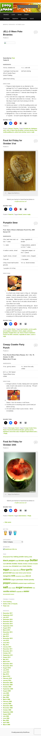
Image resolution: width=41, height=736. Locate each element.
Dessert (26, 14)
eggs (6, 569)
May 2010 (6, 674)
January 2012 (7, 647)
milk (13, 575)
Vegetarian (15, 18)
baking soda (28, 557)
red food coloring (29, 130)
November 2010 (8, 666)
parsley (31, 579)
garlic (35, 329)
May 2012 (6, 645)
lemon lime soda (14, 431)
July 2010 (6, 670)
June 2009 (6, 695)
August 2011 (7, 657)
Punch (17, 428)
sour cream (11, 588)
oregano (13, 579)
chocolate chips (7, 566)
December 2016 (7, 619)
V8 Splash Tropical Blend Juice (28, 431)
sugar (19, 587)
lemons (29, 573)
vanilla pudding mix (8, 132)
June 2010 (6, 672)
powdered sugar (22, 583)
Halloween (34, 128)
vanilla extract (9, 591)
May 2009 (6, 697)
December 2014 (7, 621)
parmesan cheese (22, 579)
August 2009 (7, 691)
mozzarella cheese (20, 576)
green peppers (7, 331)
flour (23, 569)
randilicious (31, 583)
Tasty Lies (6, 606)
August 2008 (7, 714)
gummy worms (29, 430)
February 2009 (7, 701)
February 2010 (7, 678)
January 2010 (7, 680)
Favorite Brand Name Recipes (15, 430)
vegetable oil (22, 334)
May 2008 (6, 720)
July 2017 (6, 617)
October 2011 (7, 653)
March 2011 (6, 661)
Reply (5, 433)
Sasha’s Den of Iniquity (10, 604)
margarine (7, 576)
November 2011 (8, 651)
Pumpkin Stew (10, 222)
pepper (25, 331)
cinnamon (15, 566)
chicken (25, 564)
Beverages (6, 18)
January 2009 (7, 703)
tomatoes (16, 334)
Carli (4, 564)
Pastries (16, 128)
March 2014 (6, 630)
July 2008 (6, 716)
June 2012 (6, 643)
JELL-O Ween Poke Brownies (15, 130)
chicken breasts (33, 564)
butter (34, 560)
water (28, 334)
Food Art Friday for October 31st (12, 142)
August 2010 (7, 668)
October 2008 (7, 710)
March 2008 (6, 724)
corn (20, 566)
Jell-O (4, 130)
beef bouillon (24, 329)
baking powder (19, 557)
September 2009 (8, 689)
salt (18, 333)
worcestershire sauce (8, 594)
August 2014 (7, 628)
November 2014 (8, 623)
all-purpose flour (8, 557)
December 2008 (7, 706)
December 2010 (7, 664)
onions (20, 331)
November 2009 (8, 685)
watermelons (22, 516)
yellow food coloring (20, 132)
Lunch (13, 14)
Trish (13, 58)
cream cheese (27, 566)
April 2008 (6, 722)
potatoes (29, 331)
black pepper (9, 560)
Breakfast (6, 14)
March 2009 (6, 699)
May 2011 (6, 659)
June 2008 (6, 718)
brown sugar (24, 560)
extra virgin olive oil (14, 570)
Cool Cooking (7, 601)
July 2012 (6, 640)
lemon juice (22, 573)
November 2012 (8, 638)
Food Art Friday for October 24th (12, 443)
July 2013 (6, 634)
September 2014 (8, 626)
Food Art (10, 214)
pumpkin (5, 333)
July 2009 (6, 693)
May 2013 (6, 636)
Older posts (7, 522)
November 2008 (8, 708)
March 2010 (6, 676)
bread (20, 214)
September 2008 (8, 712)
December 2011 (7, 649)
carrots (31, 329)
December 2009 (7, 682)
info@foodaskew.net (20, 201)
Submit (32, 18)
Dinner (19, 14)
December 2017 (7, 613)
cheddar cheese (17, 564)
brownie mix (27, 128)
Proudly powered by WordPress (20, 732)
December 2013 (7, 632)
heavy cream (15, 573)
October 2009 (7, 687)
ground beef (7, 573)
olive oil (28, 576)
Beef (9, 329)
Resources (24, 18)
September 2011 (8, 655)
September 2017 (8, 615)
